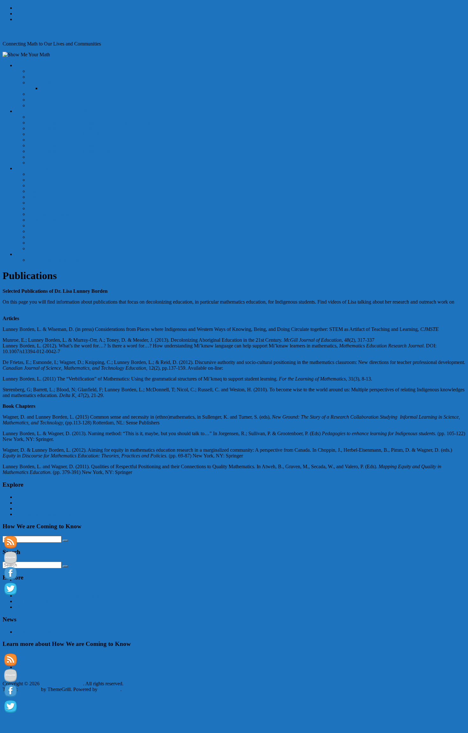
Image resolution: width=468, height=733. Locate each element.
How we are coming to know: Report (65, 260)
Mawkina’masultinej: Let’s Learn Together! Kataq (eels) (84, 151)
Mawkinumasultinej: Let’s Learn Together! (58, 502)
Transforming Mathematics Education (78, 88)
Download (384, 378)
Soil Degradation (45, 225)
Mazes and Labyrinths (50, 214)
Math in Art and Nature (51, 248)
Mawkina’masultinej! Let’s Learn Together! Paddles (80, 128)
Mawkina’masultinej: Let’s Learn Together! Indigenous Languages (95, 139)
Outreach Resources (48, 220)
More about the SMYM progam (60, 71)
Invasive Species (44, 202)
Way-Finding (41, 242)
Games (35, 191)
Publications (40, 82)
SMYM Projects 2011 (50, 105)
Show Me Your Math (30, 31)
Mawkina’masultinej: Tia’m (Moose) (65, 157)
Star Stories (39, 231)
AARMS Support (33, 631)
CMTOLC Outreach (36, 168)
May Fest (37, 179)
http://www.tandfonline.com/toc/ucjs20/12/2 (268, 368)
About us (37, 174)
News (34, 76)
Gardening (38, 197)
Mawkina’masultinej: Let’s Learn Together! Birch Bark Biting (90, 122)
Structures (38, 237)
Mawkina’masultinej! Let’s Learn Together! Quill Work (83, 117)
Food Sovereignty (46, 185)
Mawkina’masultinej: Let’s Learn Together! (59, 111)
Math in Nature (43, 208)
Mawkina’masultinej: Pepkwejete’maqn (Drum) (76, 162)
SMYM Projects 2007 (50, 94)
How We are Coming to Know (46, 254)
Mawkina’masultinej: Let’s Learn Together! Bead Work (83, 134)
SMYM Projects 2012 (50, 99)
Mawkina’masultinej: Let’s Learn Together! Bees (77, 145)
